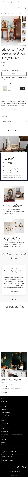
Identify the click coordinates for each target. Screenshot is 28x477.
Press (2, 445)
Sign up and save (8, 451)
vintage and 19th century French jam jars (13, 87)
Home (2, 13)
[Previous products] (21, 84)
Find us (3, 442)
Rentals (3, 437)
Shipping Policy (5, 415)
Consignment (4, 431)
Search (3, 398)
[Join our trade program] (14, 364)
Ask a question (4, 125)
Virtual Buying (4, 423)
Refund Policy (4, 409)
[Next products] (25, 84)
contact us (5, 392)
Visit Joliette (4, 404)
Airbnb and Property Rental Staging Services (12, 434)
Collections (4, 426)
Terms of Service (5, 412)
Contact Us (4, 401)
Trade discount (5, 429)
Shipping (3, 65)
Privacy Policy (4, 407)
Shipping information (6, 121)
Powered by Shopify (14, 475)
